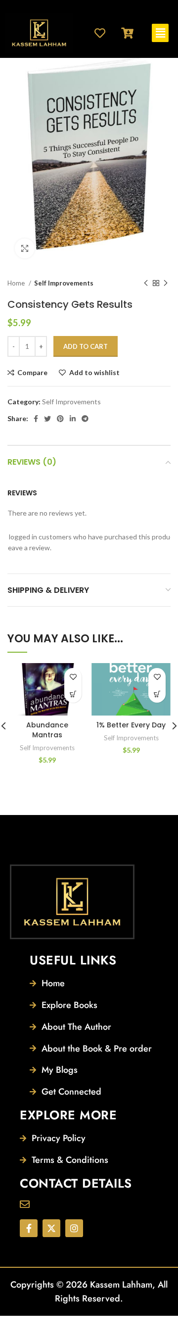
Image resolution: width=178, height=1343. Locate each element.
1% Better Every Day (131, 725)
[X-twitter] (51, 1228)
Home (16, 283)
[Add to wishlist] (73, 676)
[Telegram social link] (85, 418)
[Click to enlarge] (25, 248)
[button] (160, 33)
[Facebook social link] (36, 418)
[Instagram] (74, 1228)
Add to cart (85, 346)
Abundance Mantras (47, 730)
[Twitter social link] (47, 418)
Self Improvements (63, 283)
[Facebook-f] (29, 1228)
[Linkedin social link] (73, 418)
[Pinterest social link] (60, 418)
